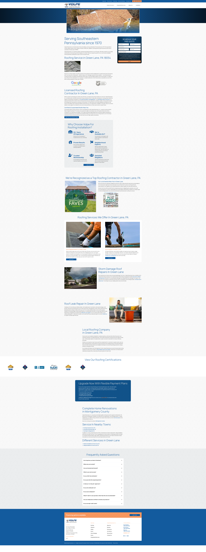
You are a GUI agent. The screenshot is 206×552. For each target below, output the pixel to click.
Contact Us (128, 1)
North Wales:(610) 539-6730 (126, 525)
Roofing (92, 525)
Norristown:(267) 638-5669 (126, 528)
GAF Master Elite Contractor (104, 99)
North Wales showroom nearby (103, 349)
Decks (92, 535)
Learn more (88, 164)
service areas (117, 417)
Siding (92, 529)
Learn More (71, 259)
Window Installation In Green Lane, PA (91, 443)
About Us (109, 525)
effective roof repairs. (86, 312)
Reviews (108, 527)
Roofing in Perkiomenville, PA (89, 429)
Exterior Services (110, 5)
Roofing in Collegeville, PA (88, 431)
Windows (92, 527)
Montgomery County (100, 421)
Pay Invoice (109, 1)
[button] (110, 5)
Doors (92, 531)
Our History (109, 531)
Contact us (104, 314)
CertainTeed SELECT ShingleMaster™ (88, 99)
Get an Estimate (121, 1)
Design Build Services (121, 5)
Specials (104, 1)
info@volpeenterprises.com (136, 58)
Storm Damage (94, 533)
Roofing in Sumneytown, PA (89, 427)
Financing (115, 1)
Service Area (109, 533)
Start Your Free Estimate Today (72, 117)
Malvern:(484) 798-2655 (126, 531)
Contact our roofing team (110, 255)
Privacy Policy (115, 543)
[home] (72, 5)
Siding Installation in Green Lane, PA (91, 445)
